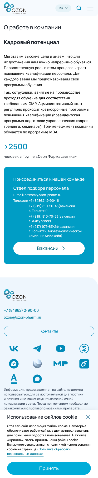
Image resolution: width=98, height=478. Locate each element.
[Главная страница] (11, 8)
